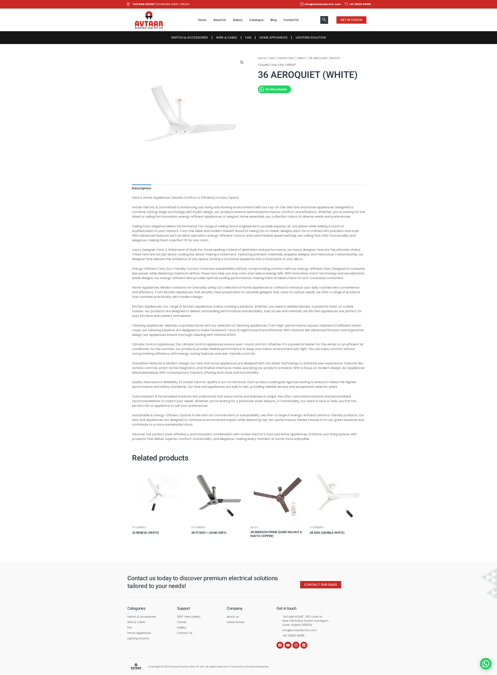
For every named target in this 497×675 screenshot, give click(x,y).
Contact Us (291, 20)
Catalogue (256, 20)
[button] (324, 20)
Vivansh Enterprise (256, 666)
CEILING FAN (285, 58)
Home (202, 20)
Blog (273, 20)
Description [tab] (141, 188)
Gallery (238, 20)
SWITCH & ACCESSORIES (189, 37)
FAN (248, 37)
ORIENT (301, 58)
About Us (219, 20)
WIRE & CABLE (226, 37)
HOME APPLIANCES (273, 37)
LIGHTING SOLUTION (311, 37)
